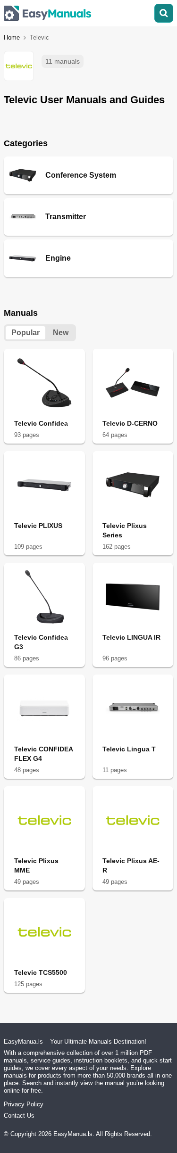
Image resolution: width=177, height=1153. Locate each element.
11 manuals (62, 61)
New (60, 333)
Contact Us (19, 1115)
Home (12, 37)
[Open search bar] (163, 13)
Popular (25, 333)
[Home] (48, 13)
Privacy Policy (23, 1104)
